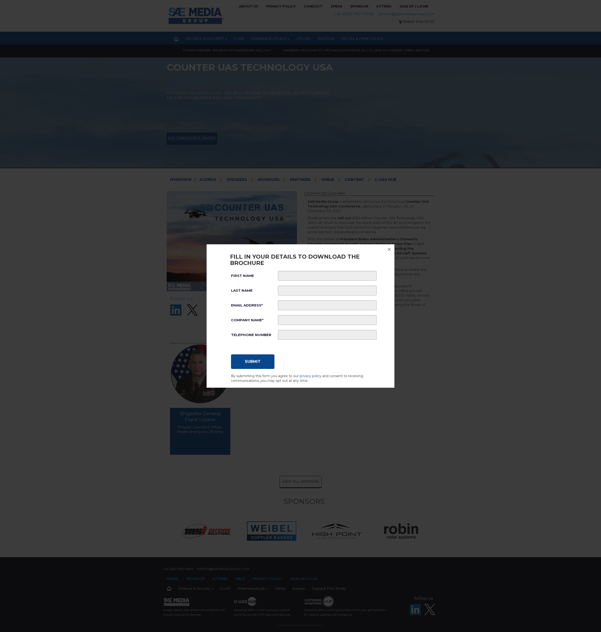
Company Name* (247, 320)
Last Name (242, 290)
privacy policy (310, 376)
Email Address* (247, 305)
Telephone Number (251, 335)
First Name (242, 275)
